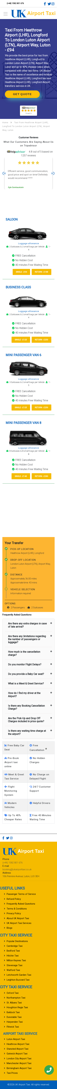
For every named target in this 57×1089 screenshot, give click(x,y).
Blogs (9, 928)
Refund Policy (14, 899)
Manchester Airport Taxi (19, 1063)
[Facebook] (45, 3)
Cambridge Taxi (14, 946)
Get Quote (22, 94)
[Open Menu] (5, 15)
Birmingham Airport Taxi (19, 1068)
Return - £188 (41, 272)
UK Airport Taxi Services (19, 923)
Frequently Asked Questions (21, 903)
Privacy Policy (14, 913)
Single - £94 (21, 272)
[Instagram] (53, 3)
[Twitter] (49, 3)
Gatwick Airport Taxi (17, 1053)
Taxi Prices (12, 1073)
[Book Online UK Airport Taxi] (33, 13)
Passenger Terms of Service (21, 894)
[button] (4, 173)
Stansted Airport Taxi (17, 1049)
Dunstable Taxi (14, 1017)
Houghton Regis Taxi (17, 1007)
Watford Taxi (13, 970)
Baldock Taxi (13, 1012)
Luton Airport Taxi (16, 1039)
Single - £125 (21, 340)
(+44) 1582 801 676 (15, 3)
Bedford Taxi (13, 950)
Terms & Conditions (17, 908)
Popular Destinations (17, 941)
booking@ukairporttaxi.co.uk (17, 869)
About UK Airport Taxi (18, 918)
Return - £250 (41, 340)
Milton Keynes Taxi (16, 960)
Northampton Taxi (16, 997)
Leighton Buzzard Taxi (18, 980)
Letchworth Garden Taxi (19, 975)
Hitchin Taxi (13, 955)
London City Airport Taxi (19, 1058)
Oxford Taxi (13, 993)
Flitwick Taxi (13, 1027)
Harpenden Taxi (15, 1022)
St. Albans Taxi (14, 1002)
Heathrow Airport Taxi (18, 1044)
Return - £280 (41, 476)
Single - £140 (21, 476)
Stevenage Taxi (14, 965)
